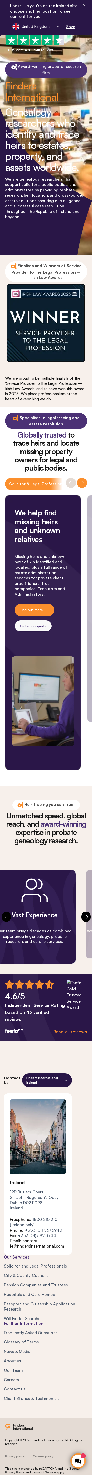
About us (12, 1360)
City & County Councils (26, 1275)
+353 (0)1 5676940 (43, 1230)
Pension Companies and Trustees (36, 1284)
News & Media (17, 1351)
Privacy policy (15, 1456)
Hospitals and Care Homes (29, 1294)
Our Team (13, 1370)
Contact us (14, 1388)
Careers (11, 1379)
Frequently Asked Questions (31, 1332)
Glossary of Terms (21, 1341)
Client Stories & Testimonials (32, 1398)
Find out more (31, 609)
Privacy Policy (15, 1472)
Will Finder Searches (23, 1318)
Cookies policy (43, 1456)
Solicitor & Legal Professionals (38, 483)
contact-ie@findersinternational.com (37, 1243)
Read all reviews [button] (70, 1031)
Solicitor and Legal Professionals (35, 1266)
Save (70, 26)
